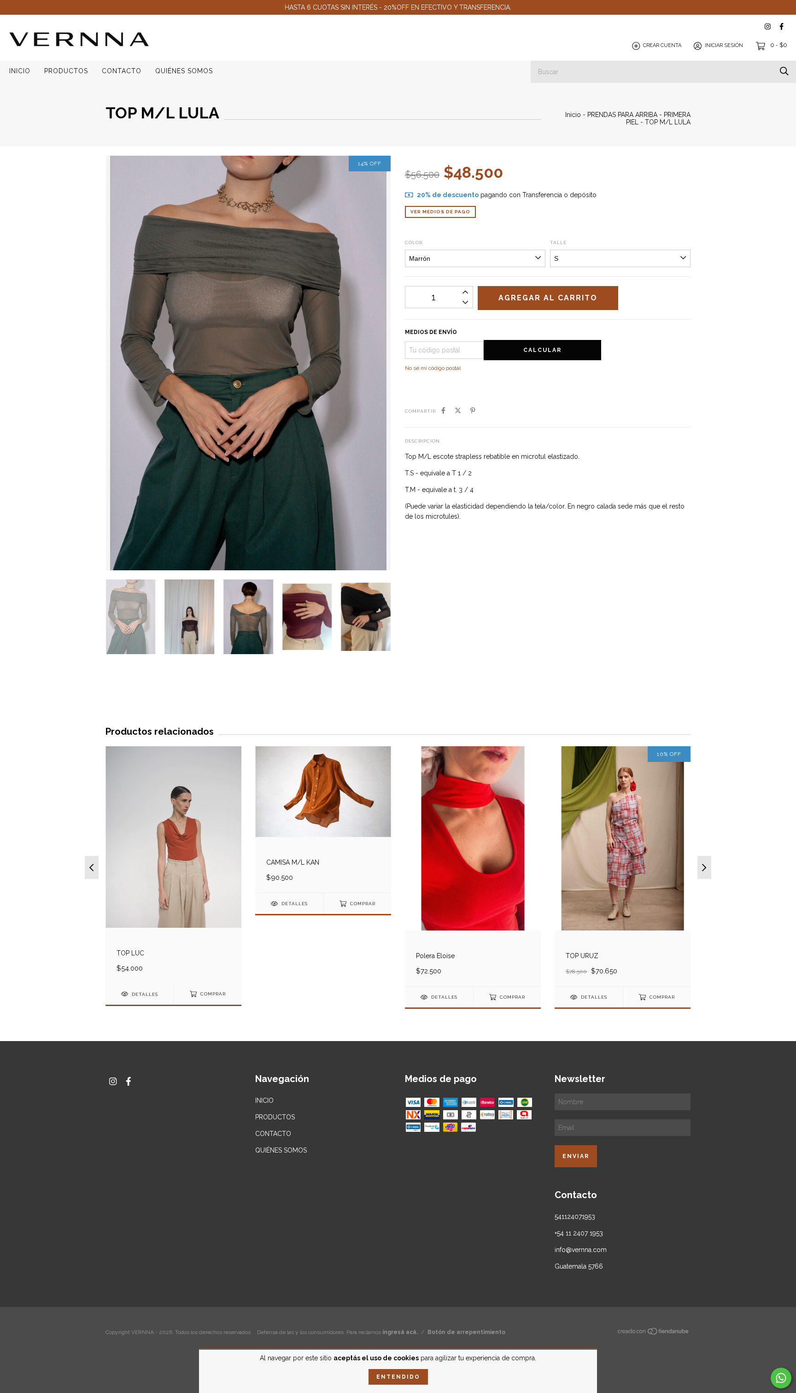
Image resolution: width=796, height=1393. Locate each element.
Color (413, 242)
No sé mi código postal (433, 368)
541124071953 (575, 1216)
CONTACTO (121, 71)
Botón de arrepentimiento (466, 1332)
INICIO (19, 71)
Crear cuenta (662, 46)
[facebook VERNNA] (781, 26)
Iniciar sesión (724, 46)
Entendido (398, 1377)
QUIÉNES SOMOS (184, 71)
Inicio (573, 114)
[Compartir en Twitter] (458, 410)
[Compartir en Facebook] (443, 410)
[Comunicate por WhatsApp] (781, 1378)
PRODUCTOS (66, 71)
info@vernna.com (581, 1249)
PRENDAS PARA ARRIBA (622, 114)
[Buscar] (784, 71)
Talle (558, 242)
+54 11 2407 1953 (579, 1233)
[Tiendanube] (654, 1333)
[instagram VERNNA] (767, 26)
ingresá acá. (400, 1332)
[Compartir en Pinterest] (473, 410)
